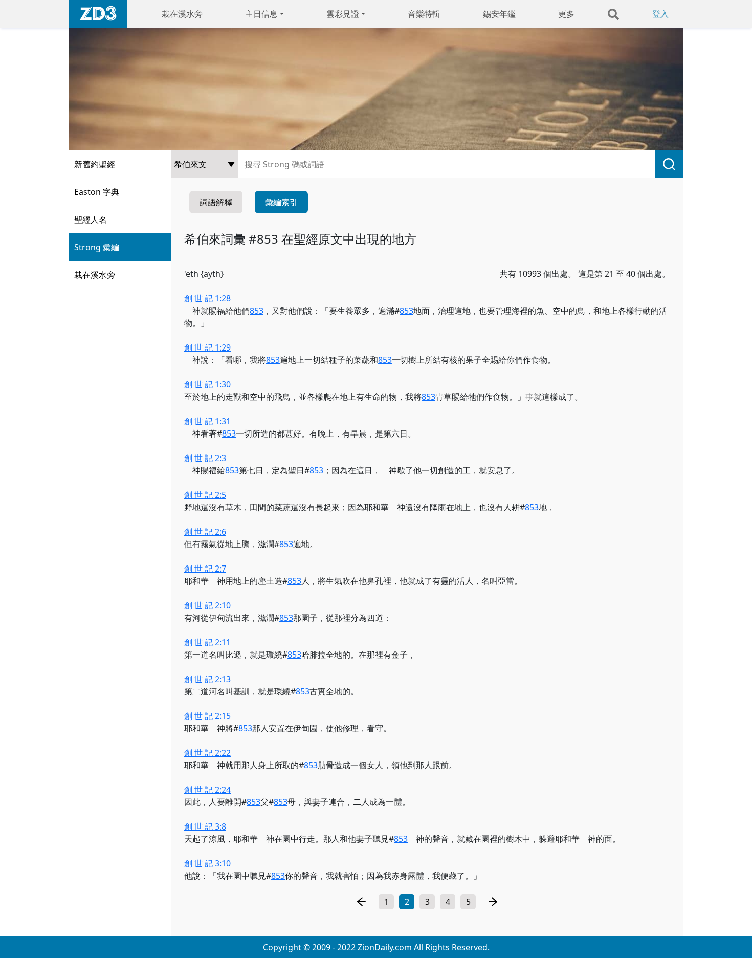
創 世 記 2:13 (207, 679)
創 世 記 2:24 (207, 789)
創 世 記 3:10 (207, 863)
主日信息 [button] (261, 13)
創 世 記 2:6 (205, 531)
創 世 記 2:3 (205, 458)
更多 (566, 13)
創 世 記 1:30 (207, 384)
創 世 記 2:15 (207, 716)
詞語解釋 (216, 202)
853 (256, 310)
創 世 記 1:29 (207, 347)
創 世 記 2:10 (207, 605)
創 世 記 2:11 (207, 642)
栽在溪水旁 (182, 13)
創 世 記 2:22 (207, 752)
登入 (660, 13)
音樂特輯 (424, 13)
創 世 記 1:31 (207, 421)
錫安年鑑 (499, 13)
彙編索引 (281, 202)
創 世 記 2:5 (205, 494)
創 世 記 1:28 (207, 298)
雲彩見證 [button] (342, 13)
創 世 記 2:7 (205, 568)
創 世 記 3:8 (205, 826)
